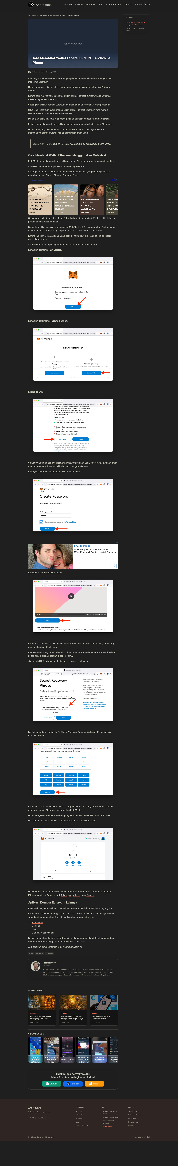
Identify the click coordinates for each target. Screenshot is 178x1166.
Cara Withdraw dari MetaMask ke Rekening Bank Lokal (78, 143)
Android (68, 4)
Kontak (131, 1125)
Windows (91, 4)
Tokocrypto (66, 895)
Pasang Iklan (133, 1122)
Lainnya (131, 1107)
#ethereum (39, 953)
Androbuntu (44, 4)
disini (71, 113)
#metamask (49, 953)
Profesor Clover (38, 72)
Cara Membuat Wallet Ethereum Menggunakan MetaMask (136, 24)
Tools (128, 4)
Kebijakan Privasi (134, 1115)
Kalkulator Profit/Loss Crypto (110, 1112)
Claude (96, 1084)
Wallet (31, 953)
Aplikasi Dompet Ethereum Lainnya (134, 30)
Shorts (138, 4)
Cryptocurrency (114, 4)
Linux (101, 4)
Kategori (80, 1107)
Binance (90, 895)
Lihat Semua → (108, 1127)
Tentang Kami (133, 1111)
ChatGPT (54, 1084)
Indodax (76, 895)
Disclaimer (132, 1118)
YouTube (41, 1118)
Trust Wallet (37, 922)
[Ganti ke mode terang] (148, 4)
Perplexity (75, 1084)
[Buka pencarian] (144, 4)
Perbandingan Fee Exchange (109, 1122)
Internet (79, 4)
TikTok (32, 1118)
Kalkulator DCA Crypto (110, 1117)
